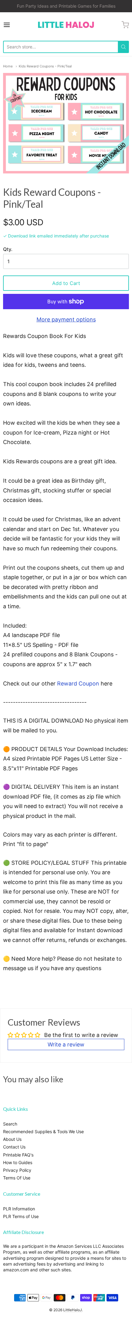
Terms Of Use (16, 1177)
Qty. (7, 249)
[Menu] (15, 24)
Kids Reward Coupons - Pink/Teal (45, 66)
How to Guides (17, 1162)
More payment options (66, 319)
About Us (12, 1139)
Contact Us (14, 1146)
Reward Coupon (78, 683)
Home (8, 66)
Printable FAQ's (18, 1154)
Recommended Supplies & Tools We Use (43, 1131)
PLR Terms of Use (21, 1216)
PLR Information (19, 1208)
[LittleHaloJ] (66, 25)
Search (10, 1123)
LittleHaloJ (72, 1310)
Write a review (66, 1044)
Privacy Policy (17, 1170)
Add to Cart (66, 283)
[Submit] (123, 47)
